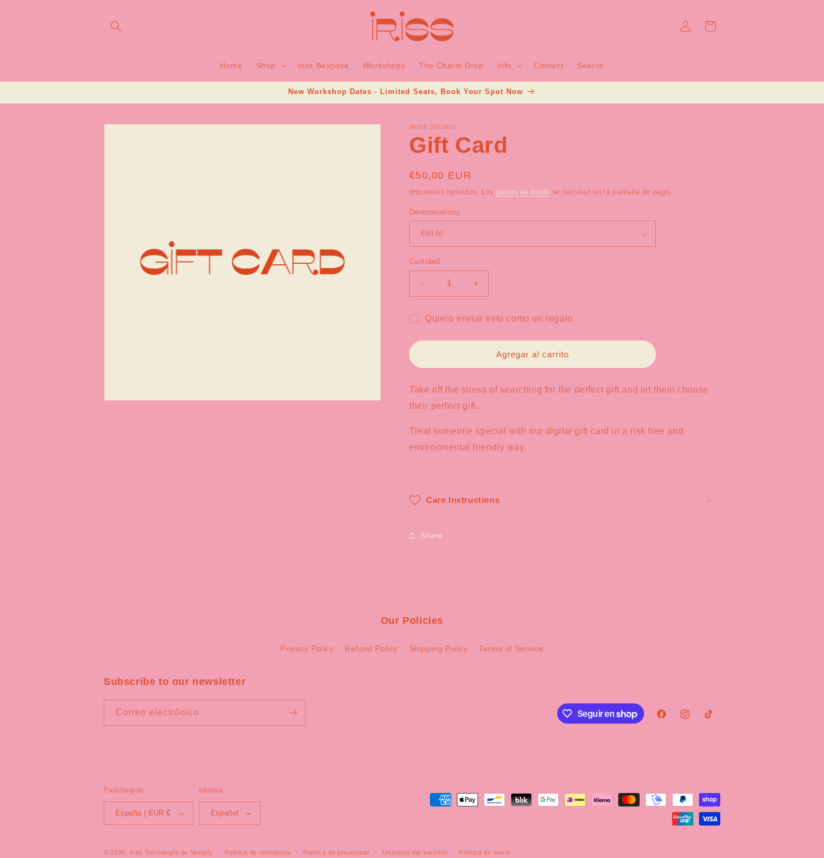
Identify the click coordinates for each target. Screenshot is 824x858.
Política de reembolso (258, 852)
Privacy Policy (307, 648)
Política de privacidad (336, 852)
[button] (116, 26)
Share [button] (431, 535)
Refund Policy (371, 648)
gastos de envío (523, 192)
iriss (136, 852)
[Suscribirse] (292, 713)
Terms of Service (511, 648)
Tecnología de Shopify (179, 852)
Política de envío (485, 852)
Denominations (434, 212)
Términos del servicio (414, 852)
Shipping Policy (438, 648)
